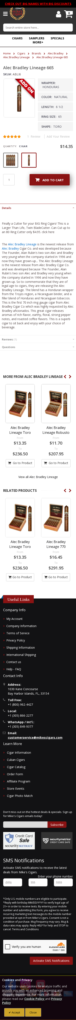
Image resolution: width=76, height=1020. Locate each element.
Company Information (21, 626)
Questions (8, 347)
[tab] (38, 207)
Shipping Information (20, 647)
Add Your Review (58, 136)
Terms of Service (18, 633)
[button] (38, 42)
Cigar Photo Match (20, 796)
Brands (36, 53)
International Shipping (21, 655)
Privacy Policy (15, 640)
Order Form (15, 774)
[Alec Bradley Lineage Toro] (20, 403)
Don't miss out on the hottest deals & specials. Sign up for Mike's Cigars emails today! (37, 814)
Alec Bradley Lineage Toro (20, 430)
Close (33, 1012)
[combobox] (38, 27)
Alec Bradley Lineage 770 (56, 544)
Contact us (13, 662)
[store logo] (17, 13)
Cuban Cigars (16, 760)
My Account (14, 619)
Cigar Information (19, 752)
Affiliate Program (18, 781)
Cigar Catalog (16, 767)
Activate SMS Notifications (51, 961)
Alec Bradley (56, 53)
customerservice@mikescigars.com (35, 737)
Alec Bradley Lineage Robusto (55, 430)
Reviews (9, 339)
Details (6, 208)
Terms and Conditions (25, 929)
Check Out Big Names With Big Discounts (38, 4)
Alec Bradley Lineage (16, 57)
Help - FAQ (13, 669)
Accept (15, 1012)
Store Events (15, 788)
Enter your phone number (55, 876)
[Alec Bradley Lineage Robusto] (56, 403)
